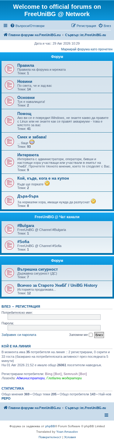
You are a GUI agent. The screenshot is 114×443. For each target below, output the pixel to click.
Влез (6, 306)
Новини (24, 81)
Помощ (24, 113)
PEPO (6, 398)
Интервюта (28, 155)
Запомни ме (79, 334)
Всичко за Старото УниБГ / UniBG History (57, 285)
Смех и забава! (32, 137)
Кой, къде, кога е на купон (43, 178)
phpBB (50, 426)
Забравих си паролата (19, 334)
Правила (25, 65)
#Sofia (23, 241)
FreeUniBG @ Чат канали (57, 217)
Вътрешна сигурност (37, 269)
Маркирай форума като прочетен (86, 49)
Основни (26, 97)
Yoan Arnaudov (67, 431)
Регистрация (28, 306)
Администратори (30, 378)
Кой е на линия (16, 346)
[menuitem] (27, 25)
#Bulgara (25, 225)
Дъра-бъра (27, 196)
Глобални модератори (64, 378)
